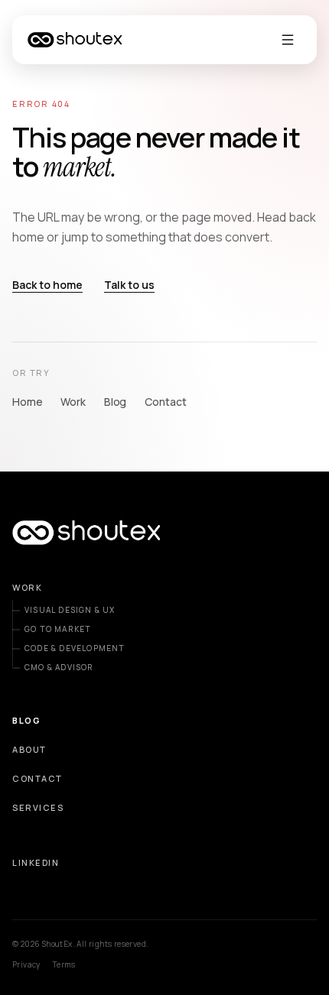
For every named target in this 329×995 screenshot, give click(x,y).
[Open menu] (287, 39)
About (29, 749)
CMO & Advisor (59, 667)
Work (72, 401)
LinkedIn (35, 862)
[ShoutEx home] (75, 39)
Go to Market (57, 629)
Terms (64, 964)
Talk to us (129, 284)
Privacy (26, 964)
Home (27, 401)
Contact (165, 401)
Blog (115, 401)
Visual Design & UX (70, 609)
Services (38, 807)
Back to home (47, 284)
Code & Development (74, 648)
